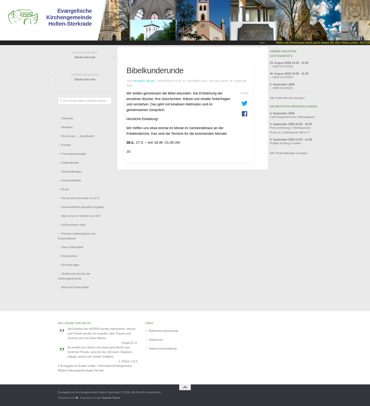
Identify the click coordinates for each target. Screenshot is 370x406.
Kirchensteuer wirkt (73, 224)
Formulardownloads (73, 153)
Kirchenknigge (70, 264)
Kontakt (66, 145)
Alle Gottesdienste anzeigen (287, 97)
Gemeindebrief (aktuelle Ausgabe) (82, 207)
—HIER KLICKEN (281, 66)
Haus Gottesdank (72, 247)
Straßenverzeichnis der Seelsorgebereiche (74, 276)
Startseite (67, 118)
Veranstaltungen (71, 171)
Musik (65, 189)
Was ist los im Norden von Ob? (80, 215)
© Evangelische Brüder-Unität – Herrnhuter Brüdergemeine (95, 365)
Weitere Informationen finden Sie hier (81, 370)
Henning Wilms (144, 81)
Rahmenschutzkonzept (163, 330)
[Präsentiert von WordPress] (77, 398)
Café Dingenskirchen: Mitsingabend (292, 117)
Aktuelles (67, 127)
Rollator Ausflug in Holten (285, 143)
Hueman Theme (111, 397)
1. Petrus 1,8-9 (128, 361)
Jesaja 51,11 (129, 342)
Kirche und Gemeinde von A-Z (80, 198)
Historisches (69, 256)
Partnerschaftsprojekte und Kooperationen (76, 236)
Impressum (156, 339)
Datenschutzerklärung (163, 348)
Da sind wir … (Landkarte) (77, 136)
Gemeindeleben (71, 180)
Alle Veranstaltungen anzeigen (289, 153)
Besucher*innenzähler (75, 287)
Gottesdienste (70, 162)
